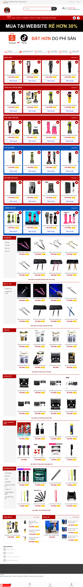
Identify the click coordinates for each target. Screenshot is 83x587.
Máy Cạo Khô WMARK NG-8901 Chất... (33, 522)
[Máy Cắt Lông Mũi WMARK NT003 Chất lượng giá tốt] (55, 429)
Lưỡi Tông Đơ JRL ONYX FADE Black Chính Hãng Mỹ (61, 365)
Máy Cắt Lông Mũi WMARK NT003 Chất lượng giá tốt (61, 437)
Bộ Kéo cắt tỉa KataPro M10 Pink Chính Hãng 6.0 (60, 273)
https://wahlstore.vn (12, 560)
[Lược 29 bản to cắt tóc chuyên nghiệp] (55, 496)
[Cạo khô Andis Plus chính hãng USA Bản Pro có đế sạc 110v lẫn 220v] (32, 187)
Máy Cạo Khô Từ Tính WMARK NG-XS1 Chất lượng (54, 195)
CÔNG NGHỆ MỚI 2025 (9, 422)
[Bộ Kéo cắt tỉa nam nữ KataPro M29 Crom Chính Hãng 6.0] (55, 244)
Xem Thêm (36, 517)
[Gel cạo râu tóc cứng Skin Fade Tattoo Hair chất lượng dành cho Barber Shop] (24, 429)
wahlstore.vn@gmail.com (13, 556)
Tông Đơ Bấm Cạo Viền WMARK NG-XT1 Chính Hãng (54, 165)
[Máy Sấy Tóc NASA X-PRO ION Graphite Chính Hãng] (24, 450)
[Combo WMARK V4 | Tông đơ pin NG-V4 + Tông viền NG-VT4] (13, 218)
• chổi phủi (8, 482)
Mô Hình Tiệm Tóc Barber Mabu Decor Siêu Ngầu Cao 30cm (58, 535)
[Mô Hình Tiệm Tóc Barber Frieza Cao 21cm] (64, 529)
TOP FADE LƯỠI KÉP (11, 118)
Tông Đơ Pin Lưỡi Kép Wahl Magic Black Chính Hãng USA (55, 75)
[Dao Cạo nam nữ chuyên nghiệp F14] (40, 496)
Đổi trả (40, 51)
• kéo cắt (7, 245)
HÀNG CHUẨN (75, 51)
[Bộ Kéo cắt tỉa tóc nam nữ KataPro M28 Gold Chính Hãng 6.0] (71, 244)
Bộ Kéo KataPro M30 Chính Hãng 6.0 (26, 252)
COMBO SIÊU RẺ (9, 208)
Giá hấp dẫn (54, 51)
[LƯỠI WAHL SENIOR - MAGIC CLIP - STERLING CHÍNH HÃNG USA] (24, 357)
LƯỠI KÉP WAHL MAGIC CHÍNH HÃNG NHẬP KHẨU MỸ (46, 344)
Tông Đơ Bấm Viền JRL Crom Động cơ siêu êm (72, 165)
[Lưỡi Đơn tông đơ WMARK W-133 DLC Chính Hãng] (71, 383)
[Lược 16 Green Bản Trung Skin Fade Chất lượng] (24, 496)
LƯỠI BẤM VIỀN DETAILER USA (40, 365)
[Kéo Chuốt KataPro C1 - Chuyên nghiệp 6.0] (24, 290)
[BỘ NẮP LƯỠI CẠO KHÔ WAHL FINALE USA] (71, 357)
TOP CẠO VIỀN (9, 148)
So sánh (2, 574)
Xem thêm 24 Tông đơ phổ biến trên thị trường (41, 279)
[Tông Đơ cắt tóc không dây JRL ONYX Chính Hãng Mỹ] (13, 97)
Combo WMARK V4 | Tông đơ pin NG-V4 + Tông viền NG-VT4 (19, 225)
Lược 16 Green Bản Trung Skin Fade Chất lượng (28, 504)
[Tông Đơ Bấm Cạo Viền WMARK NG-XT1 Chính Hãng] (50, 157)
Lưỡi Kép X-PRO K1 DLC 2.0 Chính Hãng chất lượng (29, 390)
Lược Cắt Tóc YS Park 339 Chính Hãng (58, 483)
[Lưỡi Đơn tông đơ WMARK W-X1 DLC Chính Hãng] (24, 403)
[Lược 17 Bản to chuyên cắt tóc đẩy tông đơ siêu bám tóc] (71, 475)
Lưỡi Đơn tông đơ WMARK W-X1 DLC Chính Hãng (29, 411)
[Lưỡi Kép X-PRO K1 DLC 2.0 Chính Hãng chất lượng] (24, 383)
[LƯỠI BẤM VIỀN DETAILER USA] (40, 357)
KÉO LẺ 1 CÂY (7, 284)
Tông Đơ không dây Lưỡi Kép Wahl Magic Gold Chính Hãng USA (20, 75)
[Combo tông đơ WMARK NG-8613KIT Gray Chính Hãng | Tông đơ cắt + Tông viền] (50, 218)
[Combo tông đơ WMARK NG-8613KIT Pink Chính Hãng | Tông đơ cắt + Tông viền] (32, 218)
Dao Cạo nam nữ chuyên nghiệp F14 (42, 504)
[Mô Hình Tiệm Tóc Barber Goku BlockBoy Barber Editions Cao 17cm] (64, 537)
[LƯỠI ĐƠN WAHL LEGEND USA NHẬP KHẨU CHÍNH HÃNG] (55, 336)
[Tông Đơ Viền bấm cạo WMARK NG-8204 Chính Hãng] (25, 538)
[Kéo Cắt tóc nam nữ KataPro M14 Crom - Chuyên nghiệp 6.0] (71, 290)
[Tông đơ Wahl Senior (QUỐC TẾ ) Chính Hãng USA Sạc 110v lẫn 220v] (69, 67)
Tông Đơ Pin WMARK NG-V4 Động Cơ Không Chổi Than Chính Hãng (58, 105)
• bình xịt (7, 476)
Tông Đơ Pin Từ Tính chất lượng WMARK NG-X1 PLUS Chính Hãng (39, 105)
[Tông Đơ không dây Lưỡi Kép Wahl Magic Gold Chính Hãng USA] (13, 67)
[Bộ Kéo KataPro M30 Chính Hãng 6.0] (24, 244)
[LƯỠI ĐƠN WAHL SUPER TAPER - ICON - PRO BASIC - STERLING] (71, 336)
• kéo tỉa (7, 248)
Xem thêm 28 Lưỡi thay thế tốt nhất (41, 418)
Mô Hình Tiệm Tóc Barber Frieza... (73, 529)
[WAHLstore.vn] (7, 10)
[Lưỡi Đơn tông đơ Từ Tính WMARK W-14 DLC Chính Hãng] (55, 383)
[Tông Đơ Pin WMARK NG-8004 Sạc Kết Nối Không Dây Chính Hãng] (69, 97)
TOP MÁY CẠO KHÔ (11, 178)
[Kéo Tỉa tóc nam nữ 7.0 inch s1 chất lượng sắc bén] (71, 311)
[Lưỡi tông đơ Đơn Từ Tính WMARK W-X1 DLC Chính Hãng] (40, 383)
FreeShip (10, 51)
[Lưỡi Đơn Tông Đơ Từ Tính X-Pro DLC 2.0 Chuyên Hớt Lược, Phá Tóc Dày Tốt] (71, 403)
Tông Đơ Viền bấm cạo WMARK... (34, 538)
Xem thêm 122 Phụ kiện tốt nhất (41, 510)
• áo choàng (8, 473)
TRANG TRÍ (46, 517)
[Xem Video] (20, 62)
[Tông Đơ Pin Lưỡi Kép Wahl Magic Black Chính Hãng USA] (50, 67)
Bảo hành (64, 51)
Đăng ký (78, 1)
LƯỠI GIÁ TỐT (8, 376)
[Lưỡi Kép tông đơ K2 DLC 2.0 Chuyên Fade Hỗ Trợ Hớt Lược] (55, 403)
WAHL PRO (8, 57)
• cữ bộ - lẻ (8, 489)
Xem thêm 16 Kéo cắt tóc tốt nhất (41, 372)
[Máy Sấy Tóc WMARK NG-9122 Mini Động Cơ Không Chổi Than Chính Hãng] (40, 450)
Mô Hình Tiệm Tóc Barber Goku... (73, 536)
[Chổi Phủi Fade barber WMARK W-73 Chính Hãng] (71, 450)
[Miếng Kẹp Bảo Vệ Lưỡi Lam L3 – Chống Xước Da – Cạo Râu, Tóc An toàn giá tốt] (40, 475)
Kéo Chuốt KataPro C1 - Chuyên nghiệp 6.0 (27, 298)
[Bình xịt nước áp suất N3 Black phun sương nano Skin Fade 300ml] (24, 475)
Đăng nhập (72, 1)
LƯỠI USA (6, 330)
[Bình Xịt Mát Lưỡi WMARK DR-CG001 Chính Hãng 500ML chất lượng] (71, 429)
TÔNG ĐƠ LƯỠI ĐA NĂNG (13, 87)
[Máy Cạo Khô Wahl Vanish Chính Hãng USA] (13, 187)
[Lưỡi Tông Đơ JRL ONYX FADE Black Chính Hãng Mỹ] (55, 357)
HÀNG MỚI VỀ (8, 517)
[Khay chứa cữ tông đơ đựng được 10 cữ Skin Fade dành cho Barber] (55, 450)
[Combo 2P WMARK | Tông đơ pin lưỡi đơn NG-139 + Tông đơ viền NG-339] (69, 218)
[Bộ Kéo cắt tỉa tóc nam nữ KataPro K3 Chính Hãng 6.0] (40, 244)
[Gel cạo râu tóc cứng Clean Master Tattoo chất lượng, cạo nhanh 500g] (40, 429)
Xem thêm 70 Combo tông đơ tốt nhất (41, 325)
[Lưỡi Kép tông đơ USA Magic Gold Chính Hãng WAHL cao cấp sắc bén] (24, 336)
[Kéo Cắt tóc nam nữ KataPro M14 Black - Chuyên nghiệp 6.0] (40, 311)
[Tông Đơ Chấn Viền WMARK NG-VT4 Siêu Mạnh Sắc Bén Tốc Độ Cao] (32, 157)
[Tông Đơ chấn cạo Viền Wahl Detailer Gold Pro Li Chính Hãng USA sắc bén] (13, 157)
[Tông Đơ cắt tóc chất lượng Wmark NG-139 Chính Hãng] (50, 127)
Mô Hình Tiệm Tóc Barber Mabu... (73, 521)
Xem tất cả (74, 57)
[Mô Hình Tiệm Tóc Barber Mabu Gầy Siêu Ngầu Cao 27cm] (64, 522)
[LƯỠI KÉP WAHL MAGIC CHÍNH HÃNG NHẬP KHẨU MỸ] (40, 336)
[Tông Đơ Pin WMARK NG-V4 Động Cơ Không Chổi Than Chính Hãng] (50, 97)
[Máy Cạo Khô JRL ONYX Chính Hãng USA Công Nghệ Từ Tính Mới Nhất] (69, 187)
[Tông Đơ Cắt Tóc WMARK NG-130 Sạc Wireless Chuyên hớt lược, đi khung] (32, 127)
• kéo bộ (7, 242)
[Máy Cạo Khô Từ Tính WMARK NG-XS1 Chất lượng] (50, 187)
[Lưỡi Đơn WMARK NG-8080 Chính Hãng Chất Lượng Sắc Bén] (40, 403)
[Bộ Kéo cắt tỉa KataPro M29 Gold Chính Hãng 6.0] (71, 265)
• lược (6, 479)
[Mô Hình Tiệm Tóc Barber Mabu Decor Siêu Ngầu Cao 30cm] (52, 527)
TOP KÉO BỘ (7, 238)
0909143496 (10, 553)
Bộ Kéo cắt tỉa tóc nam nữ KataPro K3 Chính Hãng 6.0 (46, 252)
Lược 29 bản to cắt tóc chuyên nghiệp (58, 504)
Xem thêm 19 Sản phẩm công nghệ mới (41, 464)
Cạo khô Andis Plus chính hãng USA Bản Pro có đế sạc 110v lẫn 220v (40, 195)
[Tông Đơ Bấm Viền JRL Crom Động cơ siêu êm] (69, 157)
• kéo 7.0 (7, 251)
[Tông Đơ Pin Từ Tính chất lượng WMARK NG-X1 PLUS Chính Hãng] (32, 97)
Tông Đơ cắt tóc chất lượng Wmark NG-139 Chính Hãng (55, 135)
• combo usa (8, 288)
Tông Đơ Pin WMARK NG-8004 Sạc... (34, 530)
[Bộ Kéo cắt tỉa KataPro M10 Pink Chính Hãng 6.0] (55, 265)
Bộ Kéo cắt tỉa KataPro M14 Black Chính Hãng (44, 273)
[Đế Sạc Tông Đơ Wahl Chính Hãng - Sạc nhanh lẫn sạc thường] (71, 496)
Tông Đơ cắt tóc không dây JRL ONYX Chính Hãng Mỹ (17, 105)
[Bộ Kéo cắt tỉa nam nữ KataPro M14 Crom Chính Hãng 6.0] (24, 265)
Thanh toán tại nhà (27, 51)
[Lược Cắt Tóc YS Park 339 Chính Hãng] (55, 475)
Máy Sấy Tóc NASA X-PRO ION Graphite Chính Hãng (29, 457)
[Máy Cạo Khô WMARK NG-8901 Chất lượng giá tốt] (25, 522)
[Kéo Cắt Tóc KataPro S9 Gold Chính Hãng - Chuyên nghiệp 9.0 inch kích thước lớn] (55, 290)
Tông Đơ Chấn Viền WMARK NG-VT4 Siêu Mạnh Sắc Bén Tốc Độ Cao (40, 165)
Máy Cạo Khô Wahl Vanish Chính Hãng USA (15, 195)
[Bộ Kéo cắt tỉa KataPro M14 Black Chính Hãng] (40, 265)
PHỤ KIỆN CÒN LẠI (9, 468)
